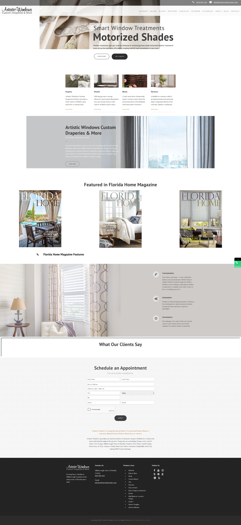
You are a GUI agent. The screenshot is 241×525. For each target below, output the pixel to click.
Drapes (116, 431)
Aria (130, 482)
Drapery (143, 11)
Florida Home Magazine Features (63, 254)
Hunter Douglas (134, 504)
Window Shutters (142, 431)
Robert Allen (133, 473)
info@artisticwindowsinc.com (226, 2)
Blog (226, 11)
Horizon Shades (134, 507)
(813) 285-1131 (201, 2)
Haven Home (133, 488)
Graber (131, 502)
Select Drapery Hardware (137, 491)
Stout (130, 476)
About (218, 11)
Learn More (101, 56)
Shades (153, 11)
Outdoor (195, 11)
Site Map (136, 520)
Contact (235, 11)
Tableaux (184, 11)
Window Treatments (127, 431)
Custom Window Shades (121, 434)
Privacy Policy (145, 520)
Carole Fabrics (133, 479)
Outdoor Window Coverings (102, 431)
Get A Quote (119, 56)
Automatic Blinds (105, 434)
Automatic (208, 11)
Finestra (131, 485)
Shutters (172, 11)
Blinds (162, 11)
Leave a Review (136, 434)
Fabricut (131, 470)
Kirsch (131, 493)
